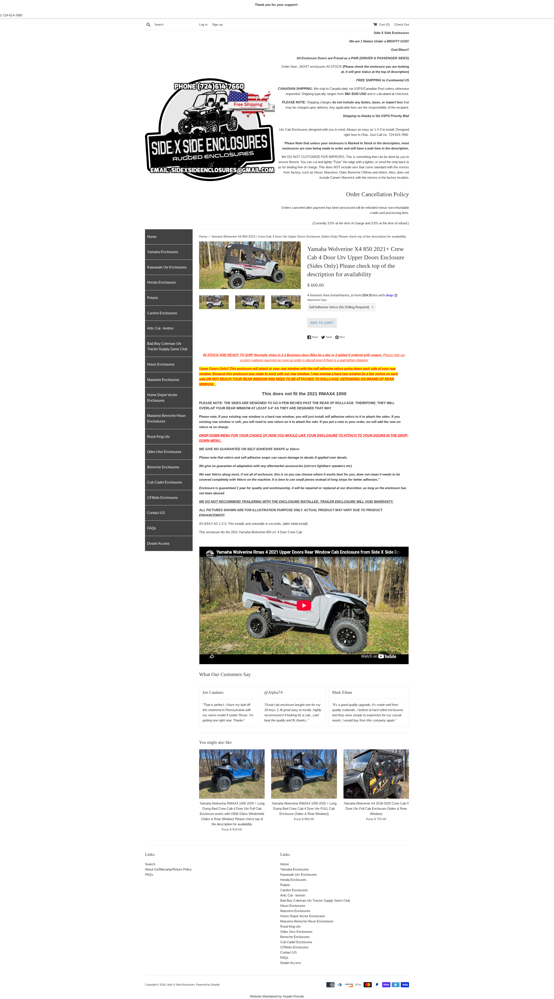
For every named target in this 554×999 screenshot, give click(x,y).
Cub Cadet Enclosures (164, 482)
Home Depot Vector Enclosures (162, 397)
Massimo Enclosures (163, 380)
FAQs (151, 528)
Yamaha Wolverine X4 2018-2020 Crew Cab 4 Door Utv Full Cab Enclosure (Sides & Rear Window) (376, 808)
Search (150, 864)
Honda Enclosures (161, 282)
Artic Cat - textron (160, 328)
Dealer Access (158, 543)
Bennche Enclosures (163, 467)
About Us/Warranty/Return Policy (168, 869)
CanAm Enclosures (162, 313)
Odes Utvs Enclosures (164, 452)
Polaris (152, 298)
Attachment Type (317, 300)
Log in (203, 24)
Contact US (156, 513)
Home (151, 237)
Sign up (217, 24)
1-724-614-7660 (11, 15)
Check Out (402, 24)
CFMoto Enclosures (162, 498)
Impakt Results (293, 996)
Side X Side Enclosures (181, 984)
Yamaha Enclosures (162, 252)
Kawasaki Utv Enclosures (167, 267)
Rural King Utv (158, 436)
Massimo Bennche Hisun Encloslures (166, 418)
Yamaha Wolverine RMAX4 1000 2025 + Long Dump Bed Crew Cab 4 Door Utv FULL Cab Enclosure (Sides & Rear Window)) (304, 808)
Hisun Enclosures (160, 364)
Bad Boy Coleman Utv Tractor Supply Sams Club (167, 346)
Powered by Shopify (208, 984)
